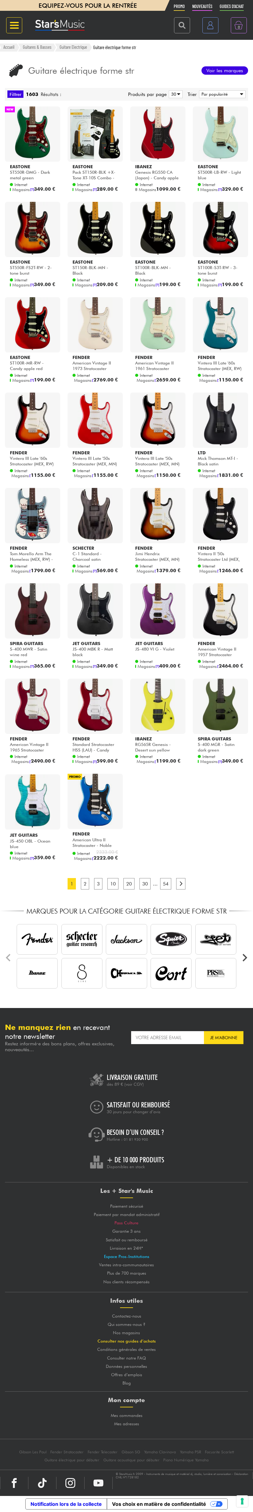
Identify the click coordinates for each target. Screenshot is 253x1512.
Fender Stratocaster (67, 1452)
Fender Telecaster (103, 1452)
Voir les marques (224, 70)
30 (145, 884)
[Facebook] (14, 1483)
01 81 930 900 (136, 1139)
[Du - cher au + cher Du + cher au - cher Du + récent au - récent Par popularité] (221, 94)
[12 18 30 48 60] (175, 94)
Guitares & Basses (37, 47)
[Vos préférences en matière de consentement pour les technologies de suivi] (242, 1501)
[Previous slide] (8, 958)
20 (129, 884)
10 (113, 884)
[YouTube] (98, 1483)
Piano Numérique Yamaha (186, 1460)
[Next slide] (244, 958)
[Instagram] (70, 1483)
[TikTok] (42, 1483)
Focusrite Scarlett (219, 1452)
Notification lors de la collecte (66, 1504)
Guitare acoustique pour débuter (131, 1460)
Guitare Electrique (73, 47)
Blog (126, 1383)
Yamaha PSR (190, 1452)
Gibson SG (131, 1452)
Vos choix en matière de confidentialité (159, 1504)
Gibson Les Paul (33, 1452)
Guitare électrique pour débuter (71, 1460)
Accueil (9, 47)
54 (165, 884)
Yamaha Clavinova (160, 1452)
